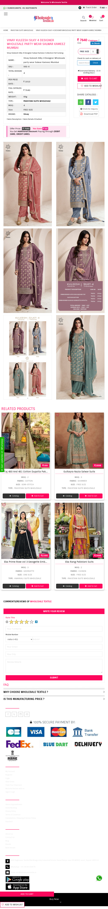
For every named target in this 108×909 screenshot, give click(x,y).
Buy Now (54, 899)
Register (8, 775)
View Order (9, 782)
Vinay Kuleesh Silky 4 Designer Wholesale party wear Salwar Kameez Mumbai (68, 30)
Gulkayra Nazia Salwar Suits (79, 471)
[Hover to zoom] (28, 184)
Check (95, 63)
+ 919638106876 (13, 8)
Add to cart (90, 78)
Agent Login (10, 792)
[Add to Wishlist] (4, 414)
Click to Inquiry (90, 109)
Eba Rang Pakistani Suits (79, 561)
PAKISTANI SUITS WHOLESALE (22, 30)
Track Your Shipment (13, 785)
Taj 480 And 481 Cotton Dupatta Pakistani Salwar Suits (35, 471)
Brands (8, 844)
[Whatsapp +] (81, 102)
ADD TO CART (27, 894)
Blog (7, 841)
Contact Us (9, 837)
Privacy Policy (10, 811)
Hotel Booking (11, 808)
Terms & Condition (12, 815)
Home (5, 30)
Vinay (26, 114)
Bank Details (10, 848)
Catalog (15, 496)
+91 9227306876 (29, 8)
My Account (10, 771)
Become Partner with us (14, 788)
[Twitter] (95, 102)
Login (7, 778)
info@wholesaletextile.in (26, 872)
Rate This (10, 618)
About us (9, 834)
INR (103, 7)
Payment (9, 821)
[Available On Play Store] (79, 8)
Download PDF (90, 114)
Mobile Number (12, 635)
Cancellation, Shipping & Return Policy (20, 818)
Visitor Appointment (13, 804)
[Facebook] (88, 102)
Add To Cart (39, 496)
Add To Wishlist (13, 904)
